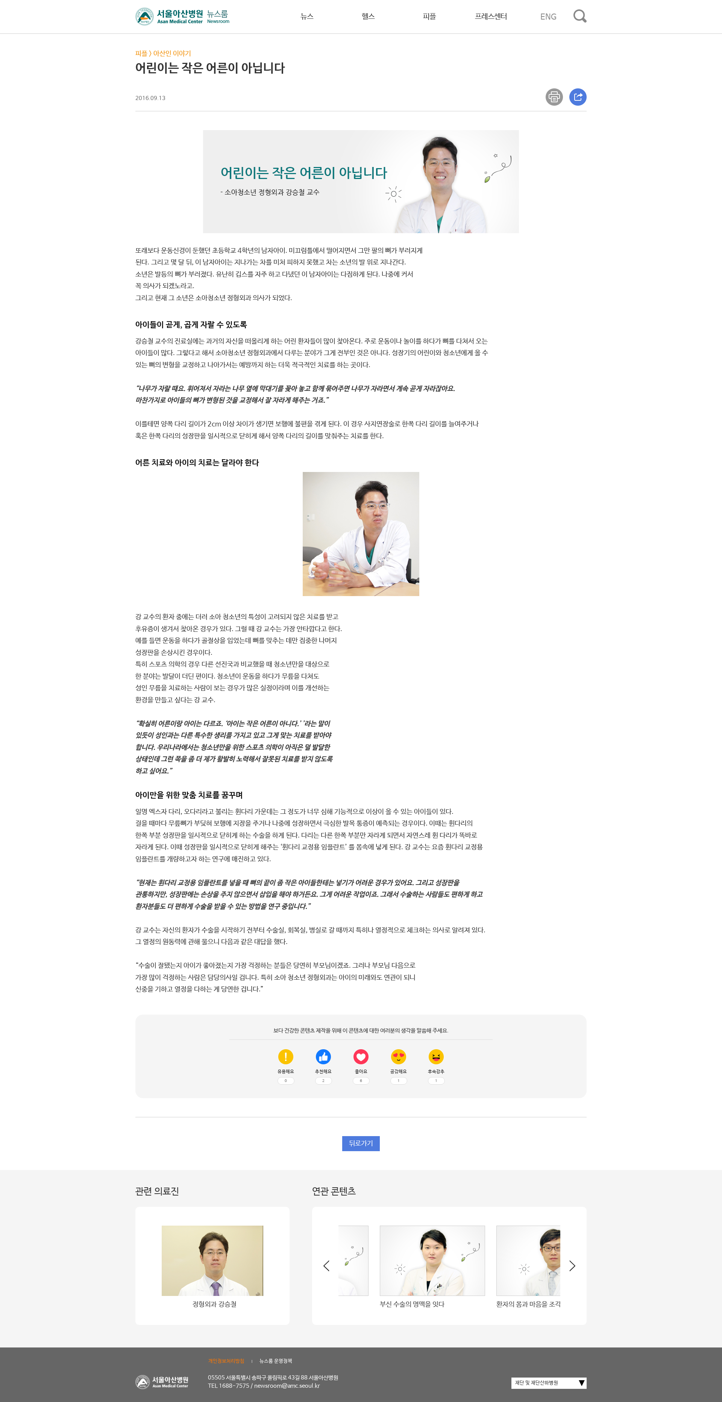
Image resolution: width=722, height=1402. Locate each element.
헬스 (368, 16)
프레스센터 (491, 16)
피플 (429, 16)
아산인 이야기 (172, 54)
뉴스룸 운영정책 (275, 1361)
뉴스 (306, 16)
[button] (567, 1269)
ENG (548, 16)
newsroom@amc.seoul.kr (287, 1386)
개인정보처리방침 (226, 1361)
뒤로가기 (361, 1143)
